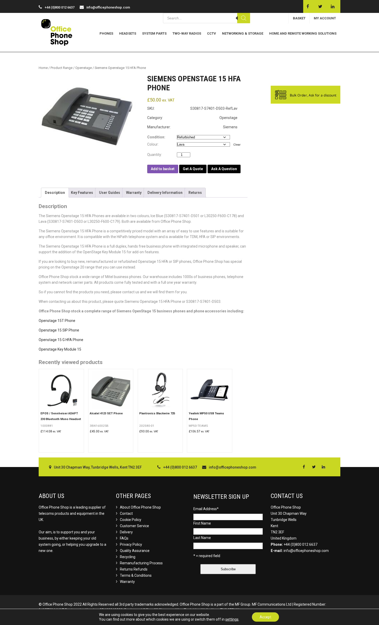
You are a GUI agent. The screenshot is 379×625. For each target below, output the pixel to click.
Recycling (127, 557)
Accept (265, 617)
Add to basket (163, 169)
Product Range (61, 68)
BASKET (299, 18)
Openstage (83, 68)
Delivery (126, 532)
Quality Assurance (135, 551)
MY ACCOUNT (325, 18)
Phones (106, 33)
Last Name (202, 538)
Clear (237, 144)
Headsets (127, 33)
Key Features (82, 193)
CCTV (211, 33)
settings (231, 619)
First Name (202, 523)
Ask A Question (224, 169)
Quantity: (155, 155)
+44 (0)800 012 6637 (300, 544)
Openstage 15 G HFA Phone (61, 340)
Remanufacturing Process (141, 563)
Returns (195, 193)
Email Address (206, 509)
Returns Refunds (133, 569)
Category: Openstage (192, 118)
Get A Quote (193, 169)
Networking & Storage (242, 33)
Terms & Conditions (136, 575)
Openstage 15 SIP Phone (59, 330)
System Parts (154, 33)
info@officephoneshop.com (108, 7)
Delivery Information (165, 193)
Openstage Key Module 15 (60, 349)
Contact (126, 513)
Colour (152, 144)
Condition (155, 137)
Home (43, 68)
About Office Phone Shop (140, 507)
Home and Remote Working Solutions (302, 33)
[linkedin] (332, 6)
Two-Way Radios (186, 33)
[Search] (243, 18)
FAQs (124, 538)
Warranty (134, 193)
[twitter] (320, 6)
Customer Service (134, 526)
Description (55, 193)
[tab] (55, 192)
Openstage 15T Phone (57, 321)
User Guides (109, 193)
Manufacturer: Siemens (192, 127)
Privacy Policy (131, 544)
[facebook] (307, 6)
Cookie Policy (130, 520)
